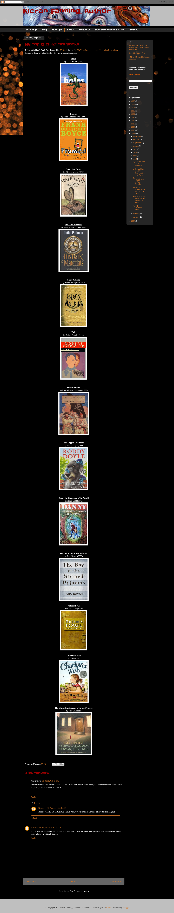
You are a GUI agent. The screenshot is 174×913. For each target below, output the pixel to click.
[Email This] (53, 764)
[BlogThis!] (56, 764)
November (137, 136)
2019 (133, 121)
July (135, 149)
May (135, 156)
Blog (44, 30)
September (137, 143)
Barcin (108, 908)
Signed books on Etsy (137, 53)
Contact (133, 30)
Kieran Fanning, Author (67, 11)
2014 (133, 221)
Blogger (126, 908)
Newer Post (30, 881)
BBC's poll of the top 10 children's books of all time (98, 50)
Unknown (35, 827)
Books (70, 30)
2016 (133, 130)
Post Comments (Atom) (79, 891)
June (135, 152)
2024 (133, 104)
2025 (133, 101)
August (136, 146)
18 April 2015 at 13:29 (56, 808)
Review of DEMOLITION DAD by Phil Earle (139, 190)
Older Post (117, 881)
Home (74, 881)
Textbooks (84, 30)
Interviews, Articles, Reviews (109, 30)
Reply (33, 797)
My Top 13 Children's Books (137, 208)
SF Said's (63, 50)
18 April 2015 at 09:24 (51, 781)
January (136, 217)
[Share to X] (58, 764)
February (136, 214)
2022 (133, 111)
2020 (133, 117)
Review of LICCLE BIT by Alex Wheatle (138, 181)
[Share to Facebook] (60, 764)
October (136, 140)
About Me (57, 30)
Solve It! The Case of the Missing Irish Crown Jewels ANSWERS (139, 47)
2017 (133, 127)
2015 (133, 134)
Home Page (31, 30)
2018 (133, 124)
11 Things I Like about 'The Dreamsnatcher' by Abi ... (138, 172)
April (135, 159)
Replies (37, 803)
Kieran (41, 808)
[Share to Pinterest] (63, 764)
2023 (133, 108)
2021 (133, 114)
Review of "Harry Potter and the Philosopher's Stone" (139, 199)
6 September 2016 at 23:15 (51, 827)
